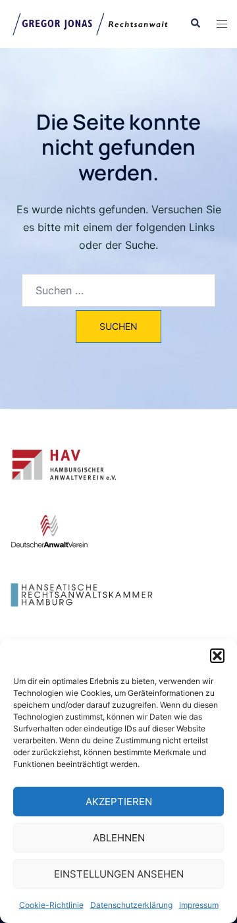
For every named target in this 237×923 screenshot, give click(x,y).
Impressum (199, 905)
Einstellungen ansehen (119, 874)
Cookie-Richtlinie (51, 905)
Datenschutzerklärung (131, 905)
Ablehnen (119, 837)
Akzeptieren (119, 801)
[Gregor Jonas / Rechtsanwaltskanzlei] (90, 23)
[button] (217, 655)
